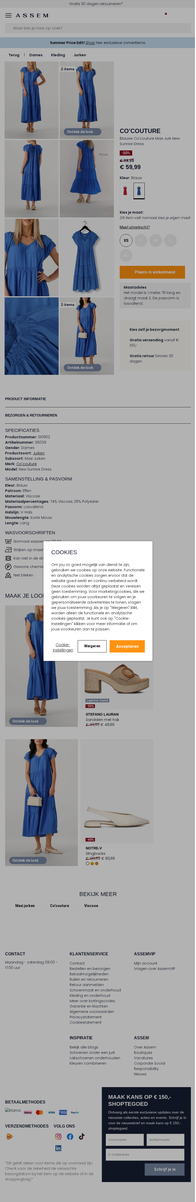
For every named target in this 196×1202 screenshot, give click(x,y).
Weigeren (90, 646)
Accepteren (125, 646)
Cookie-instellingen (61, 647)
